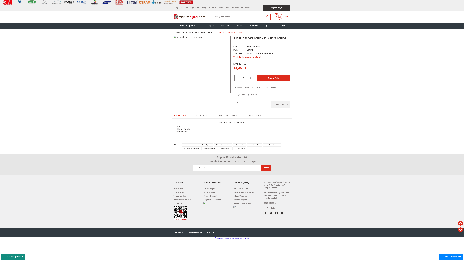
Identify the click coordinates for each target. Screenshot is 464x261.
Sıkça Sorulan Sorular (212, 200)
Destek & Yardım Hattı (452, 257)
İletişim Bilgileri (209, 189)
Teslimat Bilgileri (240, 200)
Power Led (254, 26)
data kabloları (225, 148)
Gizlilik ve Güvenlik (240, 189)
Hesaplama (184, 8)
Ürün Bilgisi (180, 116)
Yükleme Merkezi (237, 8)
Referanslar (212, 8)
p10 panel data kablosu (191, 148)
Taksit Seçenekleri (227, 116)
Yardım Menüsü (180, 196)
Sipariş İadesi (179, 192)
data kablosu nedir (210, 148)
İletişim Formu (179, 203)
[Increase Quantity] (250, 78)
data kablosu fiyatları (204, 145)
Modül (239, 26)
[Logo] (189, 16)
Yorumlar (201, 116)
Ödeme (247, 8)
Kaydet (265, 168)
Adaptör (210, 26)
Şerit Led (269, 26)
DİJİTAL (250, 50)
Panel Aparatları (253, 46)
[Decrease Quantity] (237, 78)
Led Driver (225, 26)
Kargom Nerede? (210, 196)
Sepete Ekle (273, 78)
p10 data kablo (239, 145)
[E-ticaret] (232, 238)
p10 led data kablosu (272, 145)
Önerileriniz (254, 116)
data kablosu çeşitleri (223, 145)
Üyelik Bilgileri (209, 192)
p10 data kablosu (254, 145)
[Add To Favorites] (241, 87)
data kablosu (188, 145)
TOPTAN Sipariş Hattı (15, 257)
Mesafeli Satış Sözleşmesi (243, 192)
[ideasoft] (219, 238)
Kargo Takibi (194, 8)
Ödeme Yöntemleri (240, 196)
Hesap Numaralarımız (182, 200)
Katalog (203, 8)
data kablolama (240, 148)
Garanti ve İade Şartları (242, 203)
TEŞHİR (284, 26)
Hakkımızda (178, 189)
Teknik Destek (223, 8)
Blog (176, 8)
